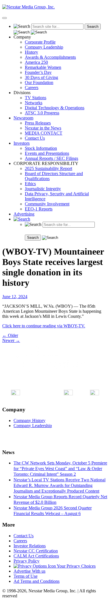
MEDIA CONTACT (43, 133)
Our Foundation (39, 82)
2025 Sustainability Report (48, 168)
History (31, 52)
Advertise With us (29, 571)
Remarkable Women (43, 67)
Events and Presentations (47, 153)
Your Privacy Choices (76, 566)
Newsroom (23, 117)
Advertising (24, 214)
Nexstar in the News (43, 128)
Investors (22, 143)
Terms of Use (26, 576)
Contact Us (35, 138)
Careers (31, 87)
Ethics (30, 183)
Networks (33, 102)
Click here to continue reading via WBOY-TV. (43, 325)
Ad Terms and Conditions (37, 581)
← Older (10, 335)
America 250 (36, 62)
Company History (29, 420)
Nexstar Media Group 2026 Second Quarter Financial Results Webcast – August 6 (53, 510)
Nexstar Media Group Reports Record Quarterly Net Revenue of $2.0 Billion (60, 499)
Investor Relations (30, 545)
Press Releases (38, 123)
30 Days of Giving (41, 77)
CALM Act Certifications (36, 556)
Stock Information (41, 148)
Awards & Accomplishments (50, 57)
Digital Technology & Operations (54, 107)
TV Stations (35, 97)
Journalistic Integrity (43, 188)
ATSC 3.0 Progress (42, 112)
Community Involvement (47, 203)
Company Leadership (44, 47)
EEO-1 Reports (38, 209)
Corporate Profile (40, 42)
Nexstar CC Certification (36, 550)
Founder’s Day (38, 72)
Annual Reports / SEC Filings (51, 158)
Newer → (11, 340)
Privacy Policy (26, 561)
